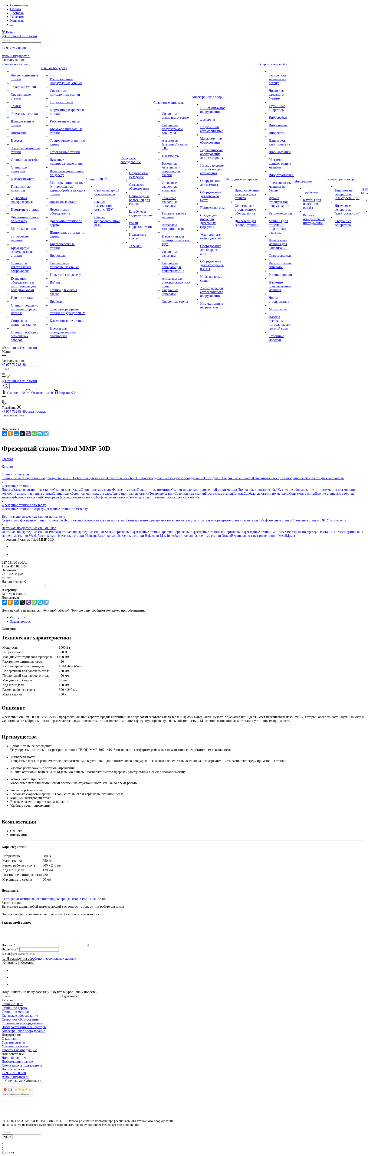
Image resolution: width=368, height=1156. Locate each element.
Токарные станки (161, 493)
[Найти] (3, 45)
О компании (11, 1038)
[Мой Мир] (16, 433)
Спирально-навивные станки (31, 493)
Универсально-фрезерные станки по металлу (159, 520)
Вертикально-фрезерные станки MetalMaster (263, 535)
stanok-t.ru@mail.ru (15, 1077)
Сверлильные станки (189, 493)
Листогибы (192, 497)
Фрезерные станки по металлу (66, 509)
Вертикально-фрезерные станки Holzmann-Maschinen (136, 535)
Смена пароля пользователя (22, 1065)
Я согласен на (41, 958)
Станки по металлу (16, 478)
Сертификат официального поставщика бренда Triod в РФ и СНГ (49, 899)
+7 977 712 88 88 (14, 48)
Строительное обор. (121, 478)
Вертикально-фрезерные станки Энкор (203, 535)
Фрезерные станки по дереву (23, 509)
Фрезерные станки (27, 497)
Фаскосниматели (124, 489)
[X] (22, 433)
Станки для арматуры (96, 489)
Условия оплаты (13, 1042)
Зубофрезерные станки (275, 520)
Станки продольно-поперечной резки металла (204, 489)
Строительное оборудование (22, 1023)
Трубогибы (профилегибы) (257, 489)
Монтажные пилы (301, 493)
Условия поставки (15, 1046)
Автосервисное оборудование (23, 1031)
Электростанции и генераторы (24, 1027)
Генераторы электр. (267, 478)
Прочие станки (326, 493)
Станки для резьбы (67, 489)
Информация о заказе (17, 1061)
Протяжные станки (219, 493)
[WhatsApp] (34, 433)
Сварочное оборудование (20, 1019)
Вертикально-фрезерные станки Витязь (315, 532)
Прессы (7, 489)
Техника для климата (91, 478)
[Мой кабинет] (4, 357)
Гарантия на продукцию (19, 1050)
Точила (238, 493)
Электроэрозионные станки (33, 489)
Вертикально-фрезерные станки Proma (30, 532)
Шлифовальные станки (110, 497)
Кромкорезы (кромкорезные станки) (67, 497)
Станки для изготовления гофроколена (155, 497)
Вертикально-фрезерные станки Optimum (143, 532)
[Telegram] (46, 433)
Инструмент (213, 478)
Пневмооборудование (152, 478)
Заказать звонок (13, 415)
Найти (7, 1136)
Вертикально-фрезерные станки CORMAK (255, 532)
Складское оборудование (186, 478)
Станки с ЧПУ (65, 478)
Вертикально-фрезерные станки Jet (198, 532)
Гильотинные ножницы (154, 489)
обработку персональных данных (52, 958)
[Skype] (40, 433)
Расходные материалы (328, 478)
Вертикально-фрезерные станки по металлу (95, 520)
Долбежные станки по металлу (265, 493)
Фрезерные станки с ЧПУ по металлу (319, 520)
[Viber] (28, 433)
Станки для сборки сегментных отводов (82, 493)
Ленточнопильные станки (130, 493)
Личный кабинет (14, 1058)
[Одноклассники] (10, 433)
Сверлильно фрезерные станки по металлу (33, 520)
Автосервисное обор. (296, 478)
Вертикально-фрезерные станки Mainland (67, 535)
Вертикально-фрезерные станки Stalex (85, 532)
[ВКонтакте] (4, 433)
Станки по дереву (42, 478)
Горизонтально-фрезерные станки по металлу (225, 520)
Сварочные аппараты (237, 478)
